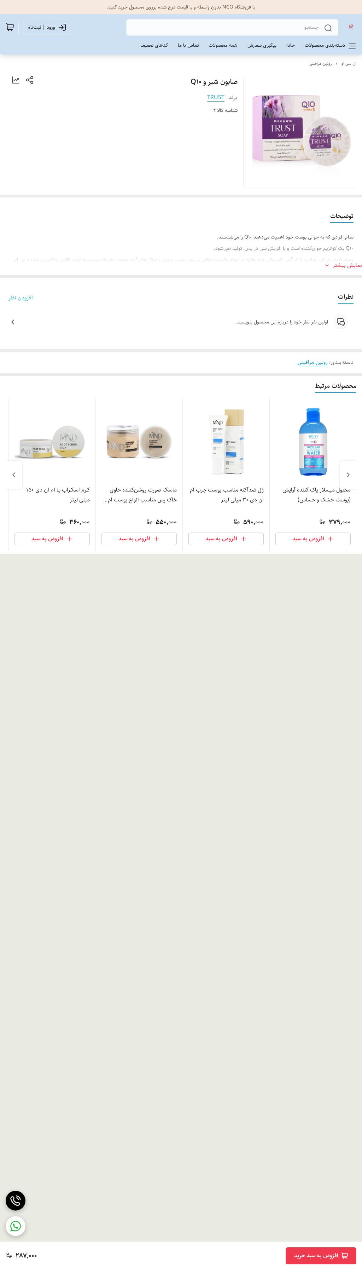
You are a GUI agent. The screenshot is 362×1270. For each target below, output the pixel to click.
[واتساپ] (15, 1226)
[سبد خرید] (10, 27)
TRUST (215, 97)
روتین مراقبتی (320, 63)
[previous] (348, 475)
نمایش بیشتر (347, 265)
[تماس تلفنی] (15, 1201)
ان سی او (348, 63)
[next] (13, 475)
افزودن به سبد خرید (316, 1255)
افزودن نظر (20, 298)
